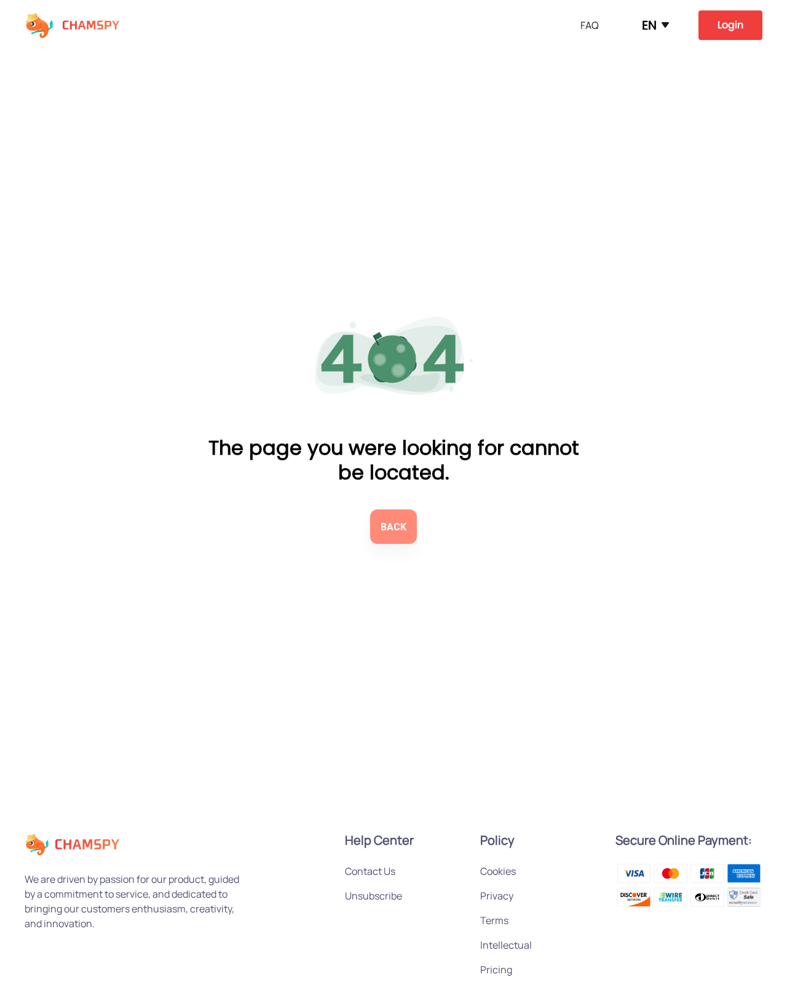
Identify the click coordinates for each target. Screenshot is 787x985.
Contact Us (370, 871)
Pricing (496, 969)
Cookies (498, 871)
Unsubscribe (373, 896)
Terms (494, 920)
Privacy (496, 896)
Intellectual (506, 945)
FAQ (589, 25)
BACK (393, 527)
